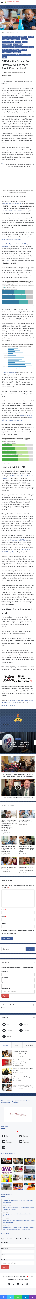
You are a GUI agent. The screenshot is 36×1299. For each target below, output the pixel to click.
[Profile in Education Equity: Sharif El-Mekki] (7, 1071)
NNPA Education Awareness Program (13, 72)
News (31, 47)
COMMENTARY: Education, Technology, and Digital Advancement (21, 1053)
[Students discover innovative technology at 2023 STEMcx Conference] (18, 1186)
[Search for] (34, 3)
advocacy (16, 36)
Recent (17, 1045)
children (31, 36)
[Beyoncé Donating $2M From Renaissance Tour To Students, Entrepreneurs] (9, 840)
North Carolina (22, 49)
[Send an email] (24, 72)
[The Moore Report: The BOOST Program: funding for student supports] (18, 1169)
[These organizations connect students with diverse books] (29, 1161)
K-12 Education (18, 44)
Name (3, 910)
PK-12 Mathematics (13, 33)
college (5, 39)
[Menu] (2, 3)
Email (3, 916)
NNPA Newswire (12, 49)
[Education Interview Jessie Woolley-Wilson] (6, 1161)
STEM (4, 57)
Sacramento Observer (8, 54)
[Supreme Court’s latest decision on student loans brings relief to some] (6, 1186)
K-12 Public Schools (8, 47)
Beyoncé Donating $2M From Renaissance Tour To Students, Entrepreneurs (8, 849)
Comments (29, 1045)
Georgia (25, 42)
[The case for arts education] (6, 1178)
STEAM (28, 54)
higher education (7, 44)
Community (25, 39)
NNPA (4, 49)
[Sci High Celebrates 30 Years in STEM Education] (27, 814)
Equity (11, 42)
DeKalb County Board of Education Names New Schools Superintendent (26, 869)
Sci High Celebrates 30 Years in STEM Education (26, 821)
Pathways (5, 52)
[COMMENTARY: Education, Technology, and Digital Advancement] (7, 1053)
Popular (5, 1045)
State (3, 983)
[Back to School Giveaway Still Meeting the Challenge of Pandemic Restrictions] (7, 1062)
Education (5, 42)
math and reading (26, 415)
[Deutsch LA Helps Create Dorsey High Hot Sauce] (9, 861)
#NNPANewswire (7, 36)
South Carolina (20, 54)
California (23, 36)
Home (5, 33)
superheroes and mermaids (12, 204)
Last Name (4, 977)
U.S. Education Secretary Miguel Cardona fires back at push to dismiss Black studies (26, 849)
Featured (18, 42)
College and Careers (14, 39)
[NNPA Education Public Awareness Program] (12, 2)
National (25, 47)
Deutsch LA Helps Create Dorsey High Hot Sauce (8, 868)
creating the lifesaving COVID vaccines (15, 211)
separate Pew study (9, 372)
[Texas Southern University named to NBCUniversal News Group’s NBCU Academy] (29, 1177)
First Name (4, 971)
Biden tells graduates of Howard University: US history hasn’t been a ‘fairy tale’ (18, 744)
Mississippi (18, 47)
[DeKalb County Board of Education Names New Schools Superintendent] (27, 861)
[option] (18, 742)
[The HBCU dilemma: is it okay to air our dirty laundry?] (29, 1170)
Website (3, 923)
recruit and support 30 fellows (17, 540)
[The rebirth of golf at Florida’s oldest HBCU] (6, 1170)
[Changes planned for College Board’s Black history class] (7, 1079)
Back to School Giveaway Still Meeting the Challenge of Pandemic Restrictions (22, 1062)
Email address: (5, 988)
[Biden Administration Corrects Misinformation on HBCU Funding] (7, 1087)
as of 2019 (8, 261)
